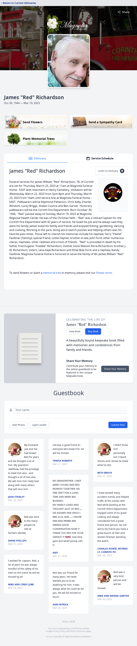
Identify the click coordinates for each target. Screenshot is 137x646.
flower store (104, 273)
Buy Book (93, 331)
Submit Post (118, 424)
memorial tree (52, 273)
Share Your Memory (115, 368)
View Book (74, 331)
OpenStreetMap (72, 636)
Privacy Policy (59, 631)
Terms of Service (77, 631)
